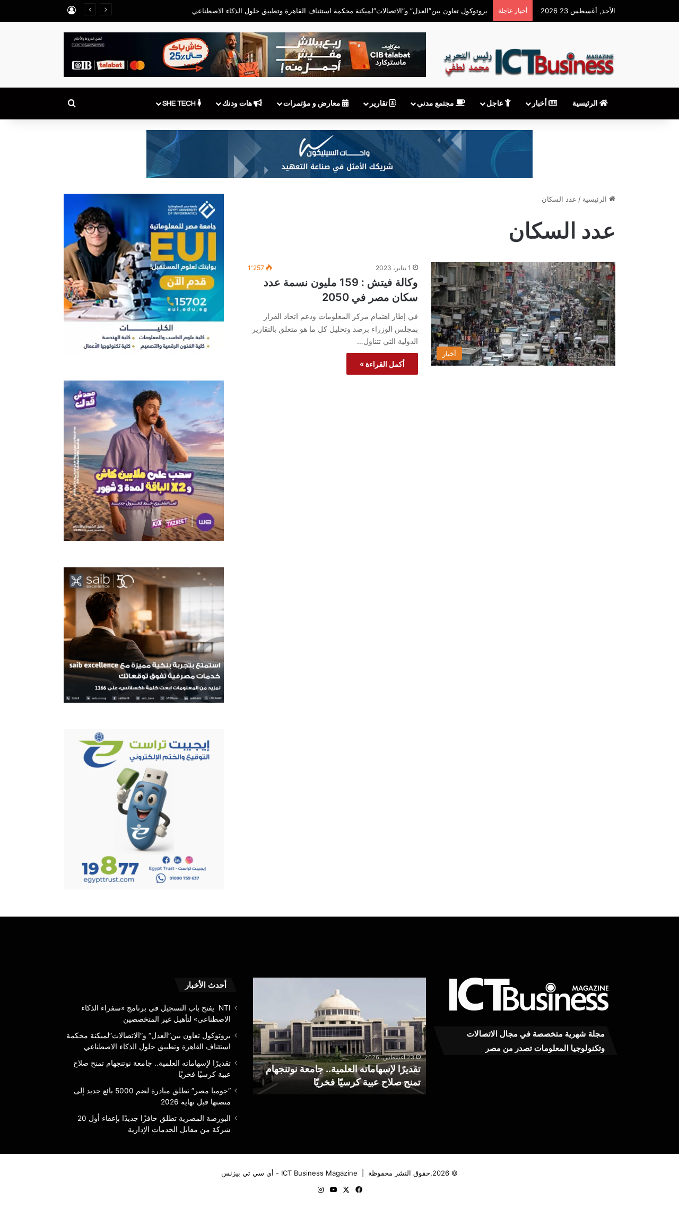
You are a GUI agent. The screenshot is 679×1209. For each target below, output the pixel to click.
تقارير (379, 103)
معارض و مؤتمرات (312, 103)
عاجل (495, 103)
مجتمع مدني (436, 103)
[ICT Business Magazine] (528, 58)
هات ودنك (238, 103)
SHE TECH (179, 103)
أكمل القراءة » (382, 363)
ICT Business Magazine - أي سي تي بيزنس (289, 1173)
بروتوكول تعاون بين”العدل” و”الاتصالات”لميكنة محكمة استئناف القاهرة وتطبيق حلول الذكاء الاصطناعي (340, 10)
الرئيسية (585, 103)
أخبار (540, 103)
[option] (339, 1036)
